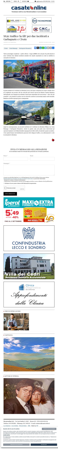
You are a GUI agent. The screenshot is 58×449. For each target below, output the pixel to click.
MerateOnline (23, 426)
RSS (29, 426)
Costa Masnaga (13, 48)
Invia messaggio (10, 194)
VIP (37, 426)
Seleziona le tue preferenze (16, 444)
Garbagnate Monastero (25, 48)
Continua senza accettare (49, 428)
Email (31, 155)
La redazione (7, 426)
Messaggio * (7, 163)
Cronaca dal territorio (10, 42)
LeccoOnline (15, 426)
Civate (6, 48)
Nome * (5, 155)
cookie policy (6, 435)
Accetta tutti (44, 444)
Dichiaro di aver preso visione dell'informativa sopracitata (20, 183)
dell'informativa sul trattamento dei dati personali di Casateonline (18, 178)
